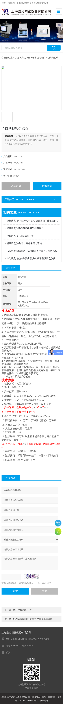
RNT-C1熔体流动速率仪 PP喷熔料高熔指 (32, 619)
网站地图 (44, 701)
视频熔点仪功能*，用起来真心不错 (24, 243)
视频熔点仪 (53, 57)
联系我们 (47, 186)
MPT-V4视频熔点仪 (22, 610)
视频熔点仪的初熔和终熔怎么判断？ (25, 228)
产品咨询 (16, 186)
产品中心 (25, 57)
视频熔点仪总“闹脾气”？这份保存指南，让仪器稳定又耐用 (33, 220)
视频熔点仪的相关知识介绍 (20, 235)
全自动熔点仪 (38, 57)
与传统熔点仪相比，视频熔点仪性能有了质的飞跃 (32, 251)
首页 (17, 57)
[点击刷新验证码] (31, 576)
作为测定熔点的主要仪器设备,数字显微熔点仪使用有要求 (33, 258)
